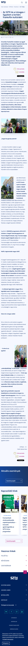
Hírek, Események (4, 6)
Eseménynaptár (11, 481)
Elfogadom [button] (6, 643)
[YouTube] (22, 611)
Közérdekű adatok (14, 629)
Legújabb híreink (7, 515)
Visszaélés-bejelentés (14, 625)
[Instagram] (16, 611)
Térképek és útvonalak (7, 605)
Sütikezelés (14, 617)
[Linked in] (6, 611)
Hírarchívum (16, 6)
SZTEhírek (11, 6)
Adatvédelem (14, 621)
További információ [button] (7, 639)
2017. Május (22, 6)
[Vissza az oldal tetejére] (25, 572)
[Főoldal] (3, 2)
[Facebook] (11, 611)
